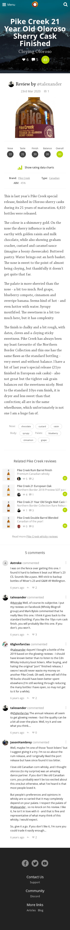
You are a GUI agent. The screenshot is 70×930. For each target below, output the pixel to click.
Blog (40, 910)
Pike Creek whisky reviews (42, 536)
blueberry (53, 433)
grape (44, 440)
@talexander (49, 84)
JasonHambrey (21, 742)
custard (42, 426)
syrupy (26, 433)
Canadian (54, 178)
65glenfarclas (20, 644)
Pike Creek (24, 178)
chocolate (26, 426)
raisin (56, 426)
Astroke (16, 563)
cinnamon (28, 440)
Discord (35, 896)
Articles (31, 910)
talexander (18, 597)
